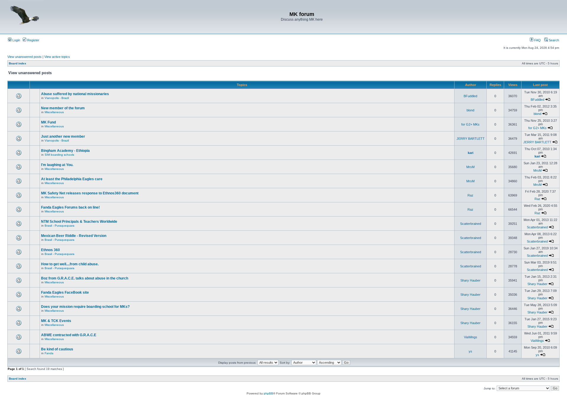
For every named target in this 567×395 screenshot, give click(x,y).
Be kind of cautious (57, 349)
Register (32, 40)
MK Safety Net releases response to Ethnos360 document (90, 193)
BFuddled (470, 96)
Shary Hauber (470, 280)
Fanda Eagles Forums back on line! (70, 207)
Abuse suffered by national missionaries (75, 94)
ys (470, 351)
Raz (470, 195)
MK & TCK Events (56, 321)
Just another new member (63, 136)
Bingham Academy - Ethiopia (65, 151)
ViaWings (470, 337)
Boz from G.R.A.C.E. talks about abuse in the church (84, 278)
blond (470, 110)
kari (470, 153)
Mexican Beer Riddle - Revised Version (73, 236)
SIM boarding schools (59, 154)
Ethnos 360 (50, 250)
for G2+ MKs (470, 124)
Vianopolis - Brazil (57, 98)
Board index (17, 63)
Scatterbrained (470, 223)
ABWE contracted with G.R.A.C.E (68, 335)
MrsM (470, 167)
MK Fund (48, 122)
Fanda (49, 353)
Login (16, 40)
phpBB (268, 393)
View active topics (57, 56)
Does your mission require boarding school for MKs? (85, 307)
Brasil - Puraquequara (59, 225)
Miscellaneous (54, 112)
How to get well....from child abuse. (70, 264)
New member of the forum (63, 108)
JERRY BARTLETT (471, 138)
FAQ (537, 40)
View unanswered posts (24, 56)
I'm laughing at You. (57, 165)
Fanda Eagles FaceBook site (65, 292)
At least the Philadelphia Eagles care (71, 179)
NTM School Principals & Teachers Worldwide (79, 222)
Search (553, 40)
